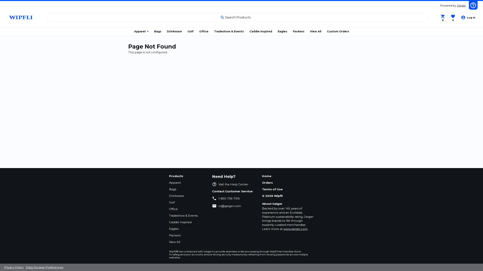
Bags (172, 189)
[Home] (21, 17)
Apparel (175, 182)
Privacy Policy (14, 267)
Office (173, 209)
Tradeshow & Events (183, 215)
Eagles (173, 229)
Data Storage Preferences (44, 267)
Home (266, 176)
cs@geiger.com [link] (229, 206)
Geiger (461, 5)
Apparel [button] (139, 31)
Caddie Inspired (180, 222)
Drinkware (176, 196)
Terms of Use (272, 189)
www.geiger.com (295, 229)
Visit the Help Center (233, 184)
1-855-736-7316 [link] (229, 198)
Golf (172, 202)
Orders (267, 182)
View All (174, 242)
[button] (453, 17)
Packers (175, 235)
